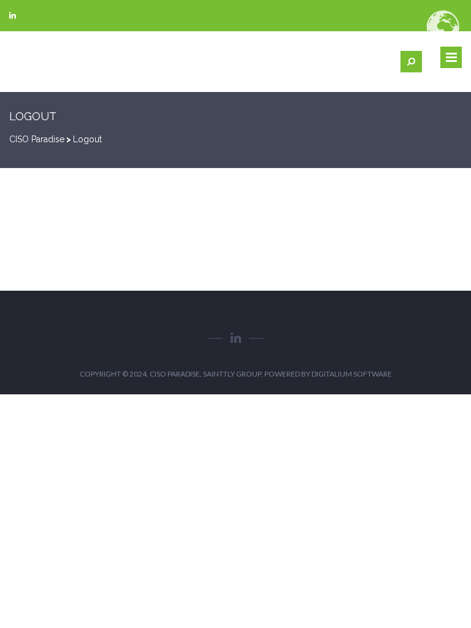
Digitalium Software (352, 373)
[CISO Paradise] (40, 62)
